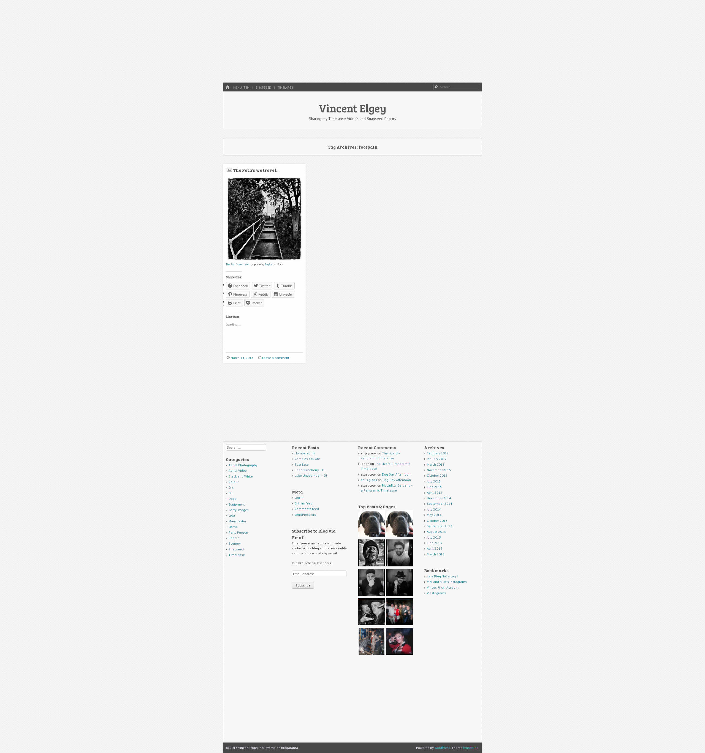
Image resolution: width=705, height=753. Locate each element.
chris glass (369, 480)
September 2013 (439, 526)
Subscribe (302, 585)
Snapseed (263, 87)
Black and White (241, 476)
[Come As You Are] (399, 524)
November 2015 (439, 470)
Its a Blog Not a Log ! (442, 576)
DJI (230, 493)
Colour (233, 482)
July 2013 (434, 537)
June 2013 (434, 543)
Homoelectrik (305, 453)
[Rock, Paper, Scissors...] (371, 612)
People (234, 538)
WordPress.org (305, 514)
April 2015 (434, 492)
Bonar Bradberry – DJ (310, 470)
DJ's (231, 487)
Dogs (232, 498)
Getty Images (239, 510)
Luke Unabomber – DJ (311, 475)
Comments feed (307, 509)
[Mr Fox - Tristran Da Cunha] (371, 642)
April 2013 (434, 548)
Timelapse (285, 87)
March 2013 (435, 554)
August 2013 (436, 532)
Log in (299, 497)
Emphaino (470, 748)
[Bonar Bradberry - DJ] (399, 553)
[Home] (227, 87)
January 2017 (437, 459)
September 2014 (439, 503)
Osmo (233, 527)
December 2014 (439, 498)
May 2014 (434, 515)
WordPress (442, 748)
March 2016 (435, 464)
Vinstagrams (436, 593)
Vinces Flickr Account (443, 587)
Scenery (235, 543)
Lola (232, 515)
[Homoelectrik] (371, 524)
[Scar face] (371, 553)
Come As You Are (307, 459)
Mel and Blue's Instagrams (447, 582)
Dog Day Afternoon (396, 474)
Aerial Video (238, 470)
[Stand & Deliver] (399, 642)
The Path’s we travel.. (255, 170)
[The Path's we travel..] (264, 260)
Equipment (237, 504)
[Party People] (399, 612)
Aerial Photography (243, 465)
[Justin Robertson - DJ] (399, 583)
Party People (238, 532)
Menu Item (241, 87)
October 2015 (437, 475)
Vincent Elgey (352, 107)
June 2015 (434, 487)
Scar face (302, 464)
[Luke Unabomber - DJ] (371, 583)
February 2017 (438, 453)
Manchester (237, 521)
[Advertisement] (352, 41)
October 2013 (437, 521)
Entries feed (304, 503)
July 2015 (434, 481)
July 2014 (434, 509)
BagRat (269, 264)
